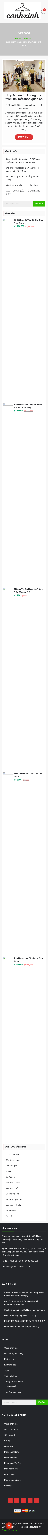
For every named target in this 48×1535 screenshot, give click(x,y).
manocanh (11, 1386)
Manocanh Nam (13, 1182)
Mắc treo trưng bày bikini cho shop (22, 185)
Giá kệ (8, 1171)
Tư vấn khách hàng (13, 1392)
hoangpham (29, 105)
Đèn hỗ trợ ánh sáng (13, 1353)
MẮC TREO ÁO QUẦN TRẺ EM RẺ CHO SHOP (24, 1321)
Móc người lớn (12, 1194)
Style (6, 1370)
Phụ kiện (9, 1216)
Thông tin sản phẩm (13, 1381)
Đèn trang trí (11, 1165)
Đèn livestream (13, 1160)
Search (38, 204)
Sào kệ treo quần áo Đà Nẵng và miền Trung (24, 1310)
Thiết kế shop (10, 1376)
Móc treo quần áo (14, 1199)
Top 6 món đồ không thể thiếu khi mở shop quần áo (24, 97)
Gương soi (10, 1177)
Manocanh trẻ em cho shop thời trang (21, 1326)
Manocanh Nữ (12, 1188)
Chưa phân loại (12, 1154)
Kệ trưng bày (10, 1365)
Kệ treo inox (9, 1359)
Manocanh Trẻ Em (14, 1205)
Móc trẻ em (11, 1210)
